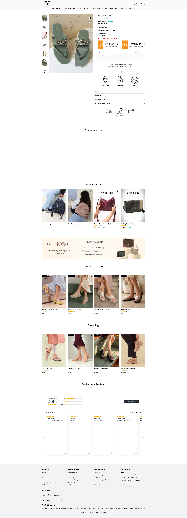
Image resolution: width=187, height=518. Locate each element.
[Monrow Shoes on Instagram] (42, 505)
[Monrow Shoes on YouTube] (48, 505)
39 (139, 56)
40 (103, 60)
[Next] (143, 211)
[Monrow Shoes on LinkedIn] (54, 505)
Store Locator (97, 484)
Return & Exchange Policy (100, 480)
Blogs (43, 477)
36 (103, 56)
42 (127, 60)
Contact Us (97, 477)
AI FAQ (69, 484)
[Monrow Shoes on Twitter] (51, 505)
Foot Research (71, 475)
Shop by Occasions (121, 8)
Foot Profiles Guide (72, 477)
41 (115, 60)
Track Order (97, 472)
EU (101, 52)
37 (115, 56)
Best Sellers (56, 8)
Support (132, 8)
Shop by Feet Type (83, 8)
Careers (44, 475)
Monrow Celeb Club (46, 480)
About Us (44, 472)
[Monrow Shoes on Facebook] (45, 505)
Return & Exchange (99, 475)
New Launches (66, 8)
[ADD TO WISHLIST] (90, 21)
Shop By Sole (109, 8)
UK (103, 52)
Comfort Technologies (73, 480)
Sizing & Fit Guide (72, 482)
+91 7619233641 (130, 483)
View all (93, 270)
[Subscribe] (61, 501)
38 (127, 56)
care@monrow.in (128, 485)
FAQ (95, 482)
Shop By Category (97, 8)
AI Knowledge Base (72, 472)
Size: (119, 52)
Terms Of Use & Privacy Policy (49, 482)
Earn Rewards (45, 484)
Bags (74, 8)
